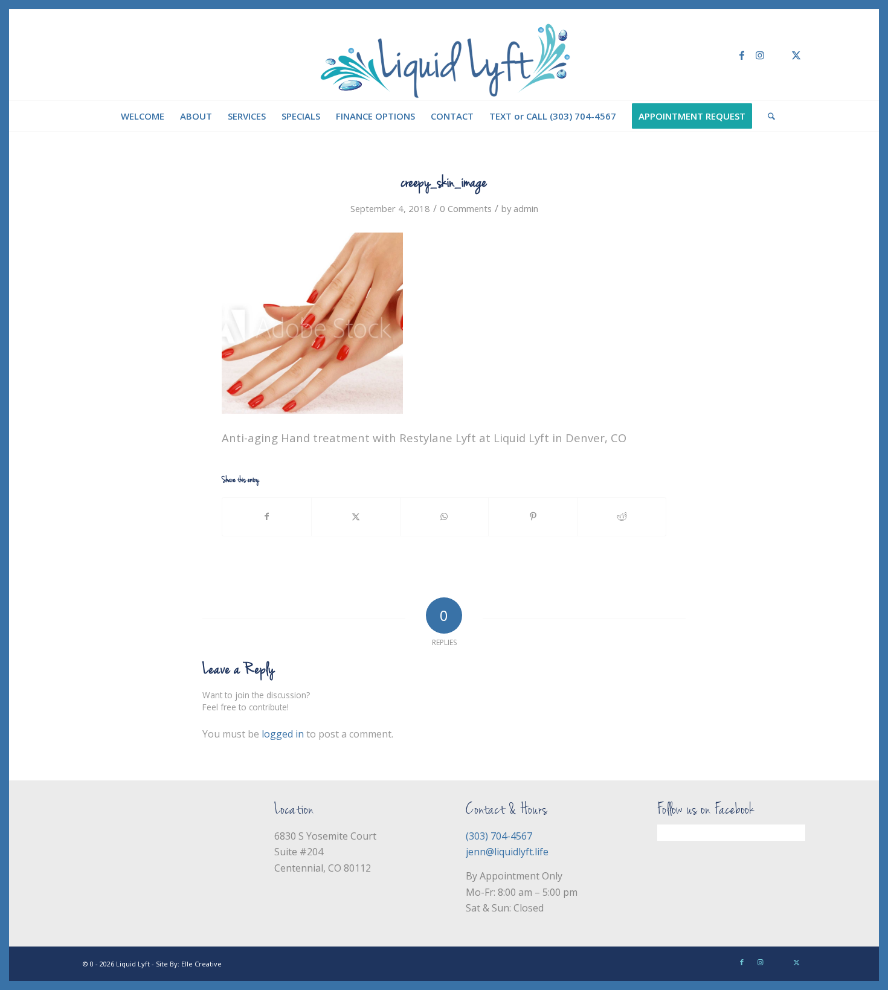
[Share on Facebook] (266, 516)
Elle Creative (201, 963)
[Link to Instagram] (760, 55)
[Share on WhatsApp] (445, 516)
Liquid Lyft (133, 963)
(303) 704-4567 (499, 836)
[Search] (767, 116)
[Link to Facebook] (742, 55)
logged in (283, 734)
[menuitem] (142, 116)
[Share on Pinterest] (533, 516)
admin (525, 208)
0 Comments (466, 208)
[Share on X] (356, 516)
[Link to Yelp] (778, 55)
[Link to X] (796, 55)
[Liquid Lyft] (444, 55)
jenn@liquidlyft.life (507, 851)
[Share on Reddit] (622, 516)
